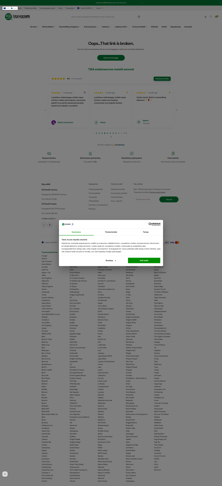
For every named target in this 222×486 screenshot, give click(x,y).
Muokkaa (109, 260)
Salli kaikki (144, 260)
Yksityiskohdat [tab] (111, 232)
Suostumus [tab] (76, 232)
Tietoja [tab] (145, 232)
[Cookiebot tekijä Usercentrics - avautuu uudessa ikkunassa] (150, 224)
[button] (10, 8)
